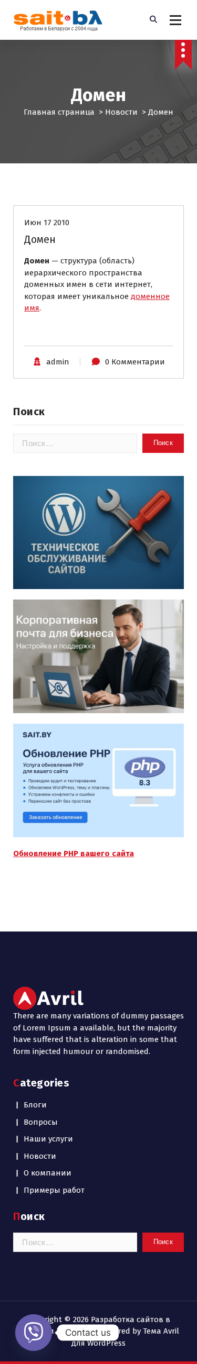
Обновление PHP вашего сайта (73, 853)
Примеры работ (54, 1190)
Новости (121, 112)
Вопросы (41, 1122)
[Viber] (33, 1332)
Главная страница (59, 112)
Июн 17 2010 (46, 222)
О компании (47, 1173)
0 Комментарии (135, 362)
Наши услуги (48, 1139)
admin (57, 362)
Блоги (35, 1105)
